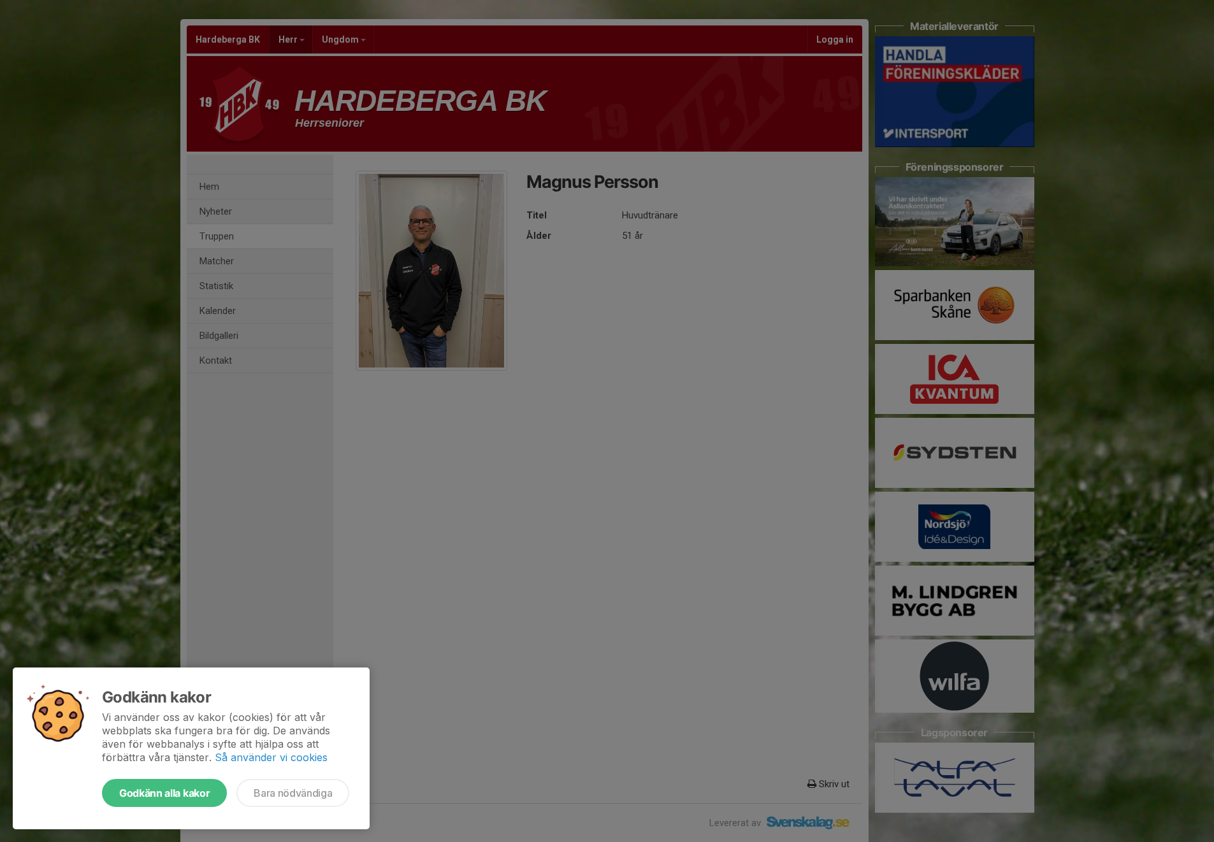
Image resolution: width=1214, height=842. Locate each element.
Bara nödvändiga (293, 793)
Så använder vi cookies (271, 757)
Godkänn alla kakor (164, 793)
